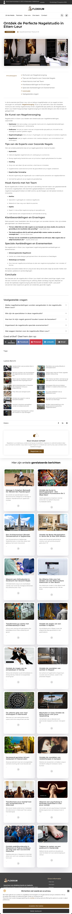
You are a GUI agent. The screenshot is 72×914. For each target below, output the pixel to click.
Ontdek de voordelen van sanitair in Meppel (50, 669)
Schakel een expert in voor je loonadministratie (21, 398)
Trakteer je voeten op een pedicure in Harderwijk (50, 847)
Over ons (27, 15)
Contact (44, 15)
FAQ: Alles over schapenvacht (21, 391)
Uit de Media (9, 15)
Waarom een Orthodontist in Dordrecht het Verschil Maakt (18, 580)
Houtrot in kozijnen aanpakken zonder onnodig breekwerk (22, 405)
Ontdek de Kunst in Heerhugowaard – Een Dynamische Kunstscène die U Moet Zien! (52, 492)
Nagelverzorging (28, 104)
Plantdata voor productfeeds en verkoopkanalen (55, 366)
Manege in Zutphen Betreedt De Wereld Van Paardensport (18, 491)
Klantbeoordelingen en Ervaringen (36, 84)
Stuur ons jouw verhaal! (36, 441)
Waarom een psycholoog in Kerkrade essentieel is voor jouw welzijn (50, 803)
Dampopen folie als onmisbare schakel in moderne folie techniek (56, 386)
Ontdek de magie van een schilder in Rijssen (50, 624)
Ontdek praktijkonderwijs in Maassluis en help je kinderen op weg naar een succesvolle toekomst (18, 848)
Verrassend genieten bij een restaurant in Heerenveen (17, 758)
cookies (32, 898)
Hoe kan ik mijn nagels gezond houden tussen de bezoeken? (36, 319)
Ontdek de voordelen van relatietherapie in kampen (50, 758)
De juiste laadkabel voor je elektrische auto (54, 392)
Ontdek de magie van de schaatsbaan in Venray (16, 669)
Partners (19, 15)
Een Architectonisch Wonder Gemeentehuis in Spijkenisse (18, 535)
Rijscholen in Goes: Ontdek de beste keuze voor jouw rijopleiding (51, 714)
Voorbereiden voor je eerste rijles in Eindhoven (23, 366)
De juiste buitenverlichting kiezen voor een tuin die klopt (56, 398)
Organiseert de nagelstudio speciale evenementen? (36, 325)
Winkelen (9, 32)
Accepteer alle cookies (36, 906)
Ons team (35, 15)
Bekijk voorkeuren (36, 911)
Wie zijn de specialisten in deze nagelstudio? (36, 313)
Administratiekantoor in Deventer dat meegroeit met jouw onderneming (22, 387)
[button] (68, 891)
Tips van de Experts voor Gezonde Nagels (38, 78)
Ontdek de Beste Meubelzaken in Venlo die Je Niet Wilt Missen (52, 535)
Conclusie (26, 91)
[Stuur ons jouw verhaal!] (36, 435)
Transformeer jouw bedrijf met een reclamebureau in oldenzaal (18, 803)
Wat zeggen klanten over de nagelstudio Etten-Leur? (36, 331)
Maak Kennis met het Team (33, 81)
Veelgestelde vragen (30, 94)
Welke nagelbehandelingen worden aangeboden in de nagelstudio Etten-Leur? (36, 306)
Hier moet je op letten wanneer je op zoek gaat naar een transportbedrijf (57, 379)
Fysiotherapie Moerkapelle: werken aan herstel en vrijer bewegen (23, 411)
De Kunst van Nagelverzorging (34, 75)
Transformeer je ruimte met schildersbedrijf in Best (17, 624)
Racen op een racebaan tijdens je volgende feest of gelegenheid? (22, 379)
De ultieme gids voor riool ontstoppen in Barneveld (16, 713)
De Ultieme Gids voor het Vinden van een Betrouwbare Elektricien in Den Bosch (51, 580)
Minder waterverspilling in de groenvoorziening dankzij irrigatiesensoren (55, 406)
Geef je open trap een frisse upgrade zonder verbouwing (57, 373)
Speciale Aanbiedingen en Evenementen (38, 88)
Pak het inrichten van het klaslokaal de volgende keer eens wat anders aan (23, 374)
